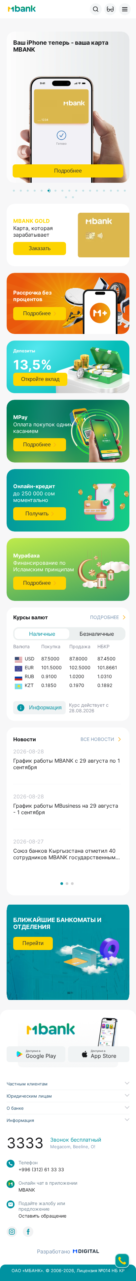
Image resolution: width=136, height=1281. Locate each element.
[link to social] (12, 1231)
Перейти (33, 943)
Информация (45, 707)
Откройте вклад (40, 379)
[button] (110, 9)
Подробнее (68, 171)
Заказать (40, 248)
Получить (37, 513)
